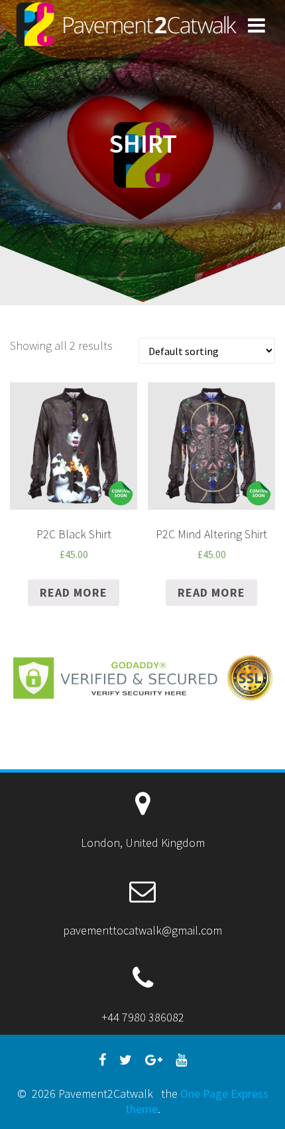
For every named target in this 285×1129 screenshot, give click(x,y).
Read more (73, 592)
